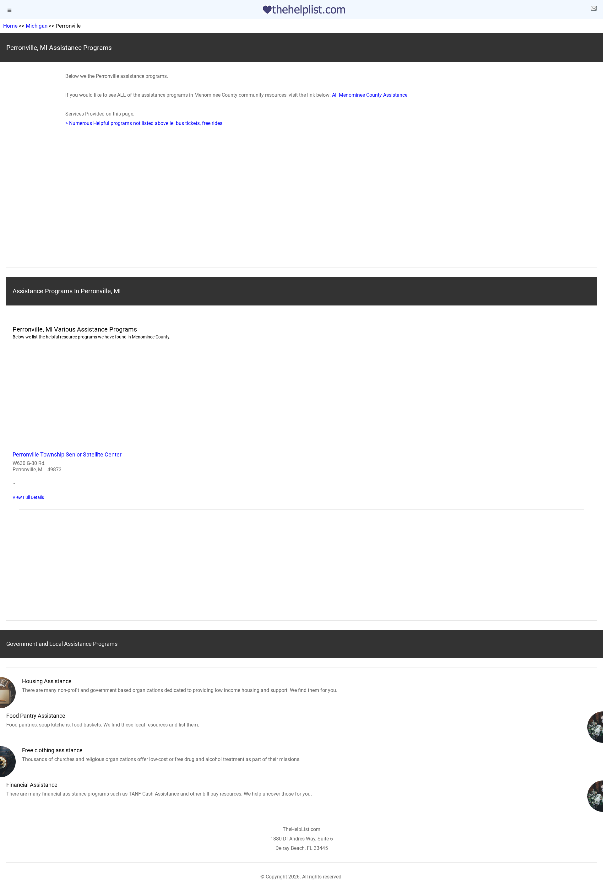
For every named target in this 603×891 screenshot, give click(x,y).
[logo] (301, 10)
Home (10, 26)
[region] (301, 206)
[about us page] (593, 9)
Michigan (36, 26)
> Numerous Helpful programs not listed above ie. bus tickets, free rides (143, 123)
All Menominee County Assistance (369, 95)
